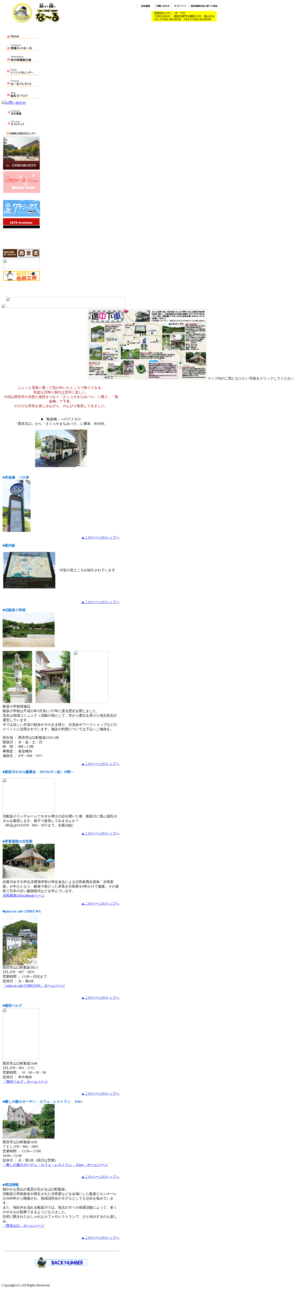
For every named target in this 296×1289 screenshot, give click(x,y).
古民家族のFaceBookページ (23, 895)
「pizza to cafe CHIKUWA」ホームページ (34, 985)
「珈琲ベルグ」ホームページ (25, 1081)
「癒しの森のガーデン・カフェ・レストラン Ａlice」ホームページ (55, 1165)
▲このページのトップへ (100, 537)
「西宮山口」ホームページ (23, 1225)
